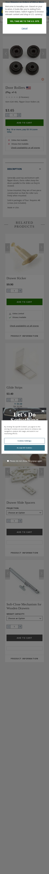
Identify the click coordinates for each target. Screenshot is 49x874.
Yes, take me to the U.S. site (24, 21)
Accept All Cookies (24, 448)
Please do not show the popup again (26, 461)
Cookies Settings (24, 441)
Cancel (24, 28)
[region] (24, 437)
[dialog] (24, 18)
